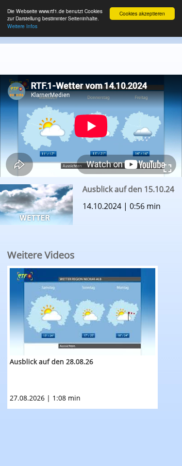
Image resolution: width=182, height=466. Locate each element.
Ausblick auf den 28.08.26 (51, 361)
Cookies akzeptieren (142, 13)
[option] (94, 337)
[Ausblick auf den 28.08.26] (82, 311)
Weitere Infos (22, 26)
